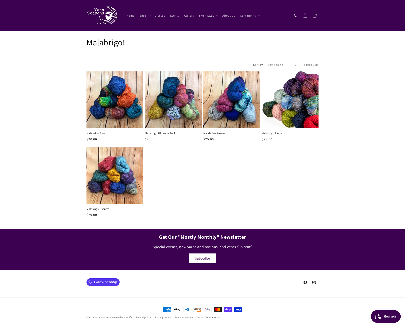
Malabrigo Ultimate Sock (160, 133)
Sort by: (258, 65)
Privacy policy (163, 317)
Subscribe (202, 258)
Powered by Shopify (121, 317)
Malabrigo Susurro (97, 209)
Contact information (208, 317)
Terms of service (184, 317)
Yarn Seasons (102, 317)
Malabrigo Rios (95, 133)
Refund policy (143, 317)
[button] (144, 15)
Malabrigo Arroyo (214, 133)
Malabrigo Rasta (272, 133)
